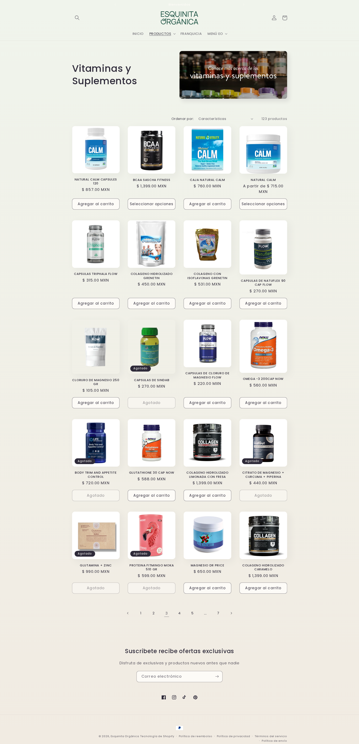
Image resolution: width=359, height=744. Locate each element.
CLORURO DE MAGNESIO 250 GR (95, 382)
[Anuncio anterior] (115, 4)
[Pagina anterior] (128, 613)
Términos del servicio (271, 736)
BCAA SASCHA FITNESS (151, 180)
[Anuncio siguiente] (243, 4)
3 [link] (166, 613)
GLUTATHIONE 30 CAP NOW (151, 472)
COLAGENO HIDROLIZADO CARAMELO (263, 567)
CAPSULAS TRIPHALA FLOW (95, 274)
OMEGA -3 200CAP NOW (263, 379)
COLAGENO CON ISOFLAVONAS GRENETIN (207, 276)
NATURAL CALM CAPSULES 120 (96, 181)
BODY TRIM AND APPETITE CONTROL (96, 475)
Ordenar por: (182, 118)
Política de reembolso (195, 736)
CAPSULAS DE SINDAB (151, 380)
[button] (77, 18)
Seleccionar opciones (151, 203)
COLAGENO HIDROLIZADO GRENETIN (152, 276)
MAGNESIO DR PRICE (207, 565)
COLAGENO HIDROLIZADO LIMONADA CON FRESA (207, 475)
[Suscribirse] (217, 676)
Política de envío (274, 741)
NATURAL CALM (263, 180)
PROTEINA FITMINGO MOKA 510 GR (151, 567)
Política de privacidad (233, 736)
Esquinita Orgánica (125, 736)
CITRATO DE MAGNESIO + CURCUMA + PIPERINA (263, 475)
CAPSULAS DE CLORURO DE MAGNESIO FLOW (207, 375)
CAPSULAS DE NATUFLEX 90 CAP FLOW (263, 283)
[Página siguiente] (231, 613)
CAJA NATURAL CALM (207, 180)
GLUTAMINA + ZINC (96, 565)
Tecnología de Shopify (157, 736)
